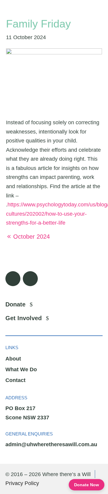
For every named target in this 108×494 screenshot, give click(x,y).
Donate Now (86, 484)
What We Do (21, 369)
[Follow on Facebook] (12, 278)
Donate (15, 304)
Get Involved (23, 318)
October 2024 (31, 237)
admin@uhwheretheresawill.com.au (51, 444)
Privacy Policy (22, 483)
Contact (15, 380)
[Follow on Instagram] (30, 278)
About (13, 359)
